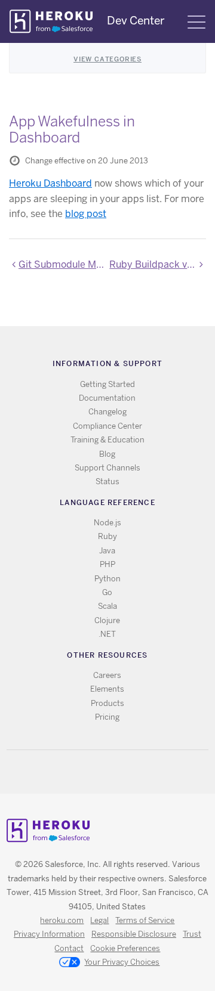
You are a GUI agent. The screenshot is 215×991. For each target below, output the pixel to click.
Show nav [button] (196, 22)
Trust (192, 934)
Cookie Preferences (125, 948)
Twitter (97, 772)
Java (107, 550)
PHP (107, 564)
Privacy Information (49, 934)
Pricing (107, 717)
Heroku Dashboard (50, 183)
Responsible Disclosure (133, 934)
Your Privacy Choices (121, 962)
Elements (107, 689)
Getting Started (107, 384)
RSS (79, 772)
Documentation (107, 398)
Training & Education (107, 439)
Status (107, 481)
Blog (107, 454)
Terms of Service (144, 920)
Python (107, 578)
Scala (107, 606)
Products (107, 703)
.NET (107, 634)
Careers (107, 675)
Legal (99, 920)
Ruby (107, 536)
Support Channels (107, 467)
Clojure (107, 620)
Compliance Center (107, 426)
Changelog (107, 411)
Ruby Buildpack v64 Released (157, 264)
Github (114, 772)
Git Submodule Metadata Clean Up (62, 264)
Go (107, 592)
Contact (69, 948)
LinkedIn (131, 772)
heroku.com (62, 920)
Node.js (107, 522)
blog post (85, 214)
